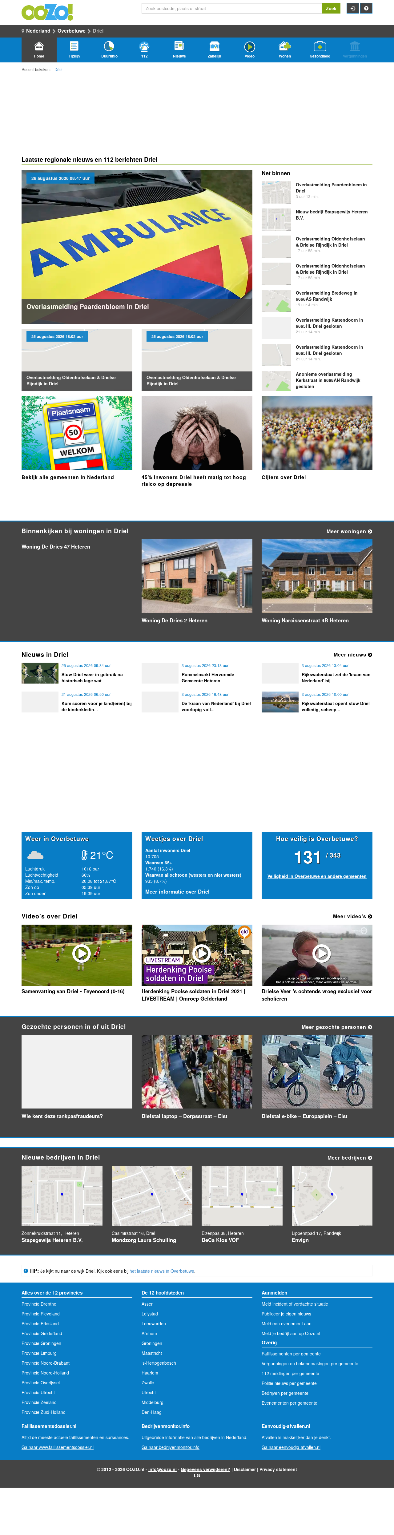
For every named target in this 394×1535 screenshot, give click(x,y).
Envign (300, 1239)
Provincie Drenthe (39, 1304)
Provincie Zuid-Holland (44, 1412)
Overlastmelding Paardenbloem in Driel (87, 306)
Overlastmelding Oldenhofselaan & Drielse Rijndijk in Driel (330, 242)
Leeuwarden (154, 1323)
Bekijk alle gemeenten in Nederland (68, 477)
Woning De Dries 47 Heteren (56, 546)
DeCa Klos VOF (220, 1239)
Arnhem (149, 1333)
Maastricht (152, 1353)
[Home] (48, 11)
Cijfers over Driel (284, 477)
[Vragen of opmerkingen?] (366, 8)
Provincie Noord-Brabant (46, 1363)
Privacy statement (278, 1469)
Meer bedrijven (348, 1157)
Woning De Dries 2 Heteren (174, 620)
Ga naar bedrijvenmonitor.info (170, 1447)
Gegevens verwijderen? (205, 1469)
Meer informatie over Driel (177, 891)
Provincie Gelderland (42, 1333)
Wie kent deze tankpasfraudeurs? (62, 1116)
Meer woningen (347, 531)
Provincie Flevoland (41, 1314)
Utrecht (149, 1392)
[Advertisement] (197, 784)
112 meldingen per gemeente (290, 1373)
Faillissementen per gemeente (291, 1354)
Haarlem (150, 1373)
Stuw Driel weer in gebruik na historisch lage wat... (92, 677)
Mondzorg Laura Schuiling (144, 1239)
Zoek (331, 8)
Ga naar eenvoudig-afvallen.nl (291, 1447)
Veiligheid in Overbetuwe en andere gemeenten (317, 876)
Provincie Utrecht (38, 1392)
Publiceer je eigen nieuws (286, 1314)
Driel (58, 69)
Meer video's (350, 916)
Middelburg (152, 1402)
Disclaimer (245, 1469)
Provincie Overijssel (41, 1382)
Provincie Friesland (40, 1323)
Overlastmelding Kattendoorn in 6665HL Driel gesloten (329, 323)
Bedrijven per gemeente (285, 1393)
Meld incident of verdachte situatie (295, 1304)
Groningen (152, 1343)
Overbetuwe (72, 30)
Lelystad (150, 1314)
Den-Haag (152, 1412)
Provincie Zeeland (39, 1402)
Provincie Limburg (39, 1353)
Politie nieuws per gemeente (289, 1383)
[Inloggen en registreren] (353, 8)
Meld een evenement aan (287, 1323)
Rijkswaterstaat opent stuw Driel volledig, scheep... (336, 706)
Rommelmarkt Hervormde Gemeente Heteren (208, 677)
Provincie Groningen (41, 1343)
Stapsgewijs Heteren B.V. (52, 1239)
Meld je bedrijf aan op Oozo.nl (291, 1333)
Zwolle (148, 1382)
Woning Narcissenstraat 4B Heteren (305, 620)
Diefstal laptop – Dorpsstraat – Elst (184, 1116)
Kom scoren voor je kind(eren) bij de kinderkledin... (97, 706)
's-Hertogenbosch (159, 1363)
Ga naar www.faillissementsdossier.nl (58, 1447)
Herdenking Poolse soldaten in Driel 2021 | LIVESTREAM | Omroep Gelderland (193, 994)
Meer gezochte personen (335, 1026)
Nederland (38, 30)
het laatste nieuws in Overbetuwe (162, 1271)
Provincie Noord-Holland (45, 1373)
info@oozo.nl (162, 1469)
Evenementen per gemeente (289, 1403)
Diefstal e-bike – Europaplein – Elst (305, 1116)
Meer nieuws (351, 654)
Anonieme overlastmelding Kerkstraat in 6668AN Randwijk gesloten (328, 380)
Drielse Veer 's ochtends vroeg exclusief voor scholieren (317, 994)
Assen (148, 1304)
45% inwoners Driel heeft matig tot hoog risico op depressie (194, 480)
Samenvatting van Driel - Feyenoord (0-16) (73, 991)
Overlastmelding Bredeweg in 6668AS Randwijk (327, 296)
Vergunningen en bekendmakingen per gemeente (310, 1363)
